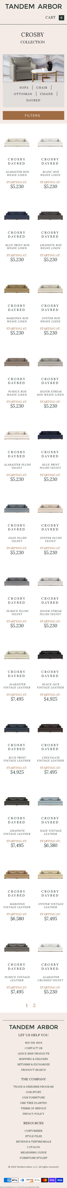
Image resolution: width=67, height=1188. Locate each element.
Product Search (33, 1070)
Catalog (33, 1147)
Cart (54, 17)
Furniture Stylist (33, 1158)
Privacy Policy (33, 1113)
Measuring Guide (34, 1152)
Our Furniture (33, 1097)
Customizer (33, 1130)
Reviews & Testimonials (33, 1141)
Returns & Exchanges (33, 1064)
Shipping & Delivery (33, 1059)
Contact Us (33, 1048)
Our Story (33, 1092)
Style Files (33, 1136)
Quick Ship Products (33, 1053)
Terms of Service (33, 1108)
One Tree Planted (33, 1103)
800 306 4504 (33, 1042)
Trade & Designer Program (33, 1086)
